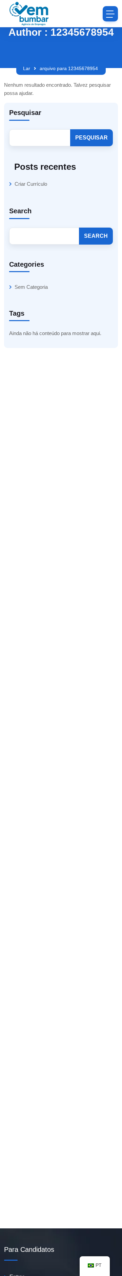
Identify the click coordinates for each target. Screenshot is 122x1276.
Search (20, 211)
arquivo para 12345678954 (69, 68)
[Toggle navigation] (110, 13)
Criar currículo (31, 184)
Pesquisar (25, 112)
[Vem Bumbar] (29, 13)
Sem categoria (31, 287)
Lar (26, 68)
